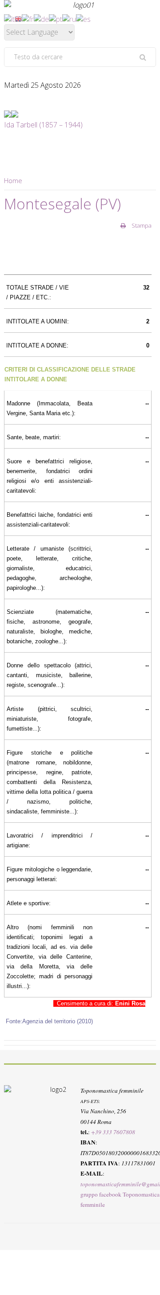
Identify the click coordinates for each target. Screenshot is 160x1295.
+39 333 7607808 (113, 1132)
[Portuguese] (55, 18)
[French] (28, 18)
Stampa (141, 225)
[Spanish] (83, 18)
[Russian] (69, 18)
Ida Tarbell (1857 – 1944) (43, 125)
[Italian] (9, 18)
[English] (18, 18)
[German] (41, 18)
